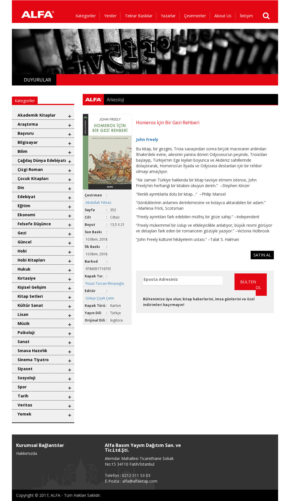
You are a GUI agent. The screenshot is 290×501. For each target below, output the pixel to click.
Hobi (22, 251)
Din (21, 187)
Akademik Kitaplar (37, 115)
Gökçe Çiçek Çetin (100, 298)
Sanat (23, 341)
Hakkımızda (26, 453)
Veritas (25, 405)
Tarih (23, 396)
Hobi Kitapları (31, 260)
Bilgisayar (28, 142)
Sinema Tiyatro (33, 359)
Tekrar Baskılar (138, 15)
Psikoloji (26, 332)
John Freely (147, 139)
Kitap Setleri (30, 296)
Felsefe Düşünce (34, 223)
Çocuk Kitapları (33, 178)
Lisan (23, 314)
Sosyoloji (26, 377)
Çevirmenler (195, 15)
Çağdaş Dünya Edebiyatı (42, 160)
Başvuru (26, 133)
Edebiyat (26, 196)
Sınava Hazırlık (32, 350)
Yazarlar (168, 15)
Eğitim (24, 205)
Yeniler (110, 15)
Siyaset (25, 368)
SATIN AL (262, 255)
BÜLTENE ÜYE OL (253, 284)
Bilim (22, 151)
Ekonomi (26, 214)
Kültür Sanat (30, 305)
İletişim (246, 15)
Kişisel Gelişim (32, 287)
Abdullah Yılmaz (99, 202)
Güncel (24, 242)
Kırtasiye (27, 278)
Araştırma (28, 124)
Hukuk (24, 269)
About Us (222, 15)
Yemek (24, 414)
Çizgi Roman (30, 169)
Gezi (22, 232)
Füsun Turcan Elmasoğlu (105, 283)
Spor (22, 386)
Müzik (24, 323)
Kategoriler (86, 15)
